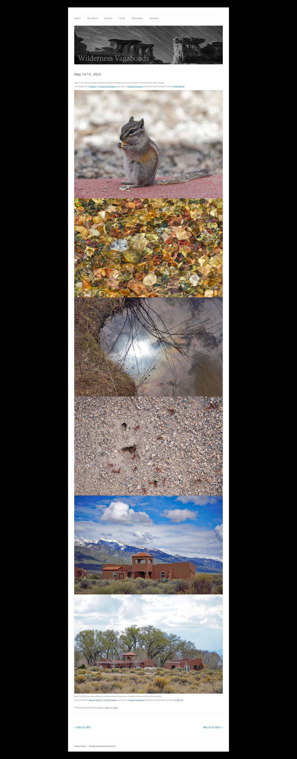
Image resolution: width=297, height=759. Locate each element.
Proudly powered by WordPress (102, 746)
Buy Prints (92, 18)
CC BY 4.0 (179, 700)
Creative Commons (135, 86)
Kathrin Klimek (111, 700)
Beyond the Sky (95, 700)
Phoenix (92, 86)
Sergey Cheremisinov (107, 86)
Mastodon (137, 18)
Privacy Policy (80, 746)
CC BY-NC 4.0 (178, 86)
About (77, 18)
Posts (99, 707)
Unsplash (154, 18)
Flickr (122, 18)
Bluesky (108, 18)
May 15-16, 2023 (213, 726)
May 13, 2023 (82, 726)
